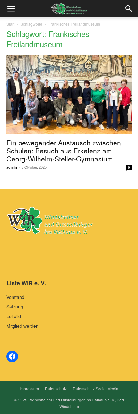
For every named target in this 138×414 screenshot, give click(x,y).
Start (10, 24)
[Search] (129, 8)
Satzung (14, 306)
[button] (11, 8)
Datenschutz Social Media (95, 388)
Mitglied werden (22, 326)
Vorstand (15, 297)
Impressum (29, 388)
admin (11, 167)
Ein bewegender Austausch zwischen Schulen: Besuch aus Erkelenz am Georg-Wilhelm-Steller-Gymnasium (63, 150)
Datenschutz (56, 388)
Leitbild (13, 316)
